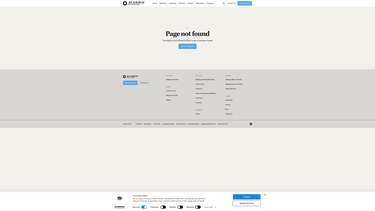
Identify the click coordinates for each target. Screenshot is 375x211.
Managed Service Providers (234, 84)
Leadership (229, 100)
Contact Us (231, 3)
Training (168, 100)
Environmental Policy (193, 124)
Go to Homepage (187, 46)
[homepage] (130, 76)
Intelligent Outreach (172, 79)
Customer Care (171, 91)
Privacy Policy (147, 124)
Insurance (199, 103)
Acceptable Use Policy (168, 124)
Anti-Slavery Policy (222, 124)
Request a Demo (244, 3)
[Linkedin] (251, 124)
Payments (139, 124)
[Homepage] (134, 3)
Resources (200, 3)
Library (198, 114)
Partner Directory (230, 89)
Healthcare (199, 98)
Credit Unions (200, 84)
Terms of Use (156, 124)
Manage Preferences (247, 203)
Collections (199, 89)
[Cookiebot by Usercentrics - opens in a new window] (119, 207)
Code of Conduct (181, 124)
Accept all (246, 197)
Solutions (163, 3)
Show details (208, 207)
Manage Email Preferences (208, 124)
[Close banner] (265, 194)
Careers (227, 105)
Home (155, 3)
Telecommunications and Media (206, 93)
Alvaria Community (172, 95)
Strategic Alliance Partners (233, 79)
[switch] (163, 207)
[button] (172, 3)
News (227, 109)
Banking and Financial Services (205, 79)
